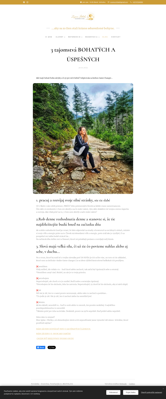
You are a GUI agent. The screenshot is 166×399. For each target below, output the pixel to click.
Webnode (123, 384)
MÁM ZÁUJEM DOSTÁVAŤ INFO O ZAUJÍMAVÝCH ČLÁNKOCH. (63, 329)
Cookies (132, 384)
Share (42, 347)
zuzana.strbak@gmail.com (119, 2)
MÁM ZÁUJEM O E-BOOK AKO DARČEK (53, 334)
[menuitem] (50, 37)
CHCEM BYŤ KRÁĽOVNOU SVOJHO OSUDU (55, 338)
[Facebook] (24, 2)
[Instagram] (27, 2)
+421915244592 (138, 2)
